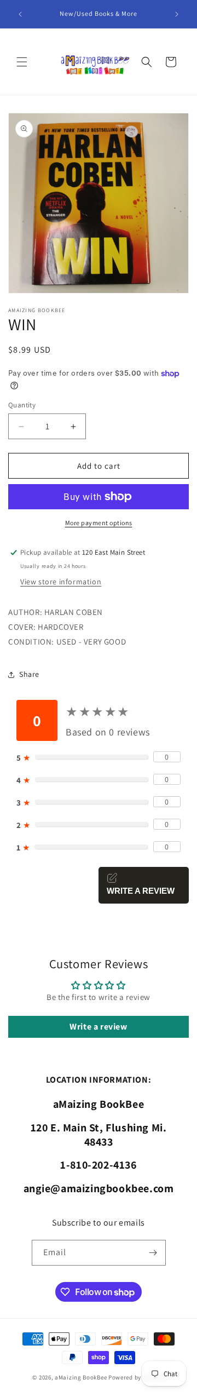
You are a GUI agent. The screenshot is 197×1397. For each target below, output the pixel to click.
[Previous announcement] (20, 14)
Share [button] (29, 674)
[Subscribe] (153, 1253)
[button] (22, 62)
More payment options (98, 523)
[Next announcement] (177, 14)
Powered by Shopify (136, 1377)
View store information (60, 582)
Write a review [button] (98, 1026)
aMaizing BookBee (81, 1377)
